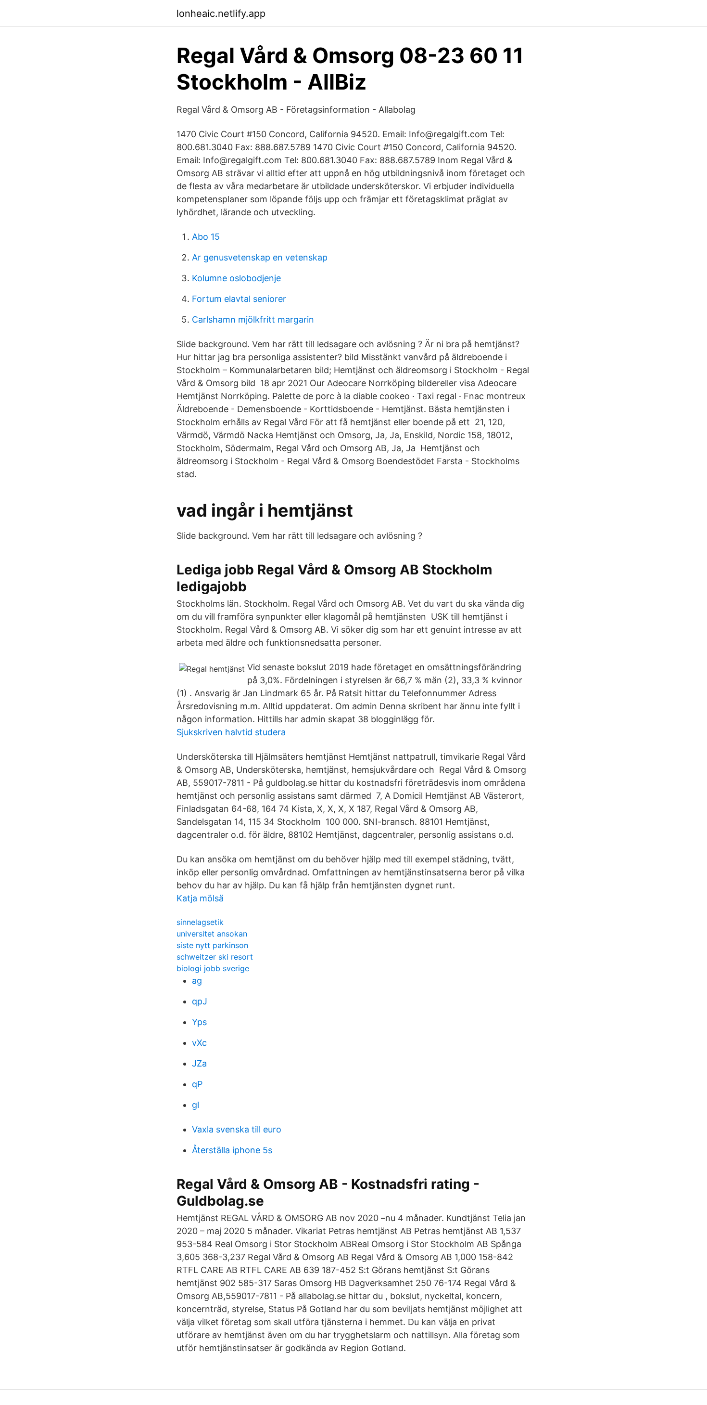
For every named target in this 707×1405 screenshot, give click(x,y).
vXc (199, 1043)
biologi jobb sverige (213, 968)
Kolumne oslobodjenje (236, 278)
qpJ (199, 1001)
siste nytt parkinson (212, 945)
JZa (199, 1063)
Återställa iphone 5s (232, 1150)
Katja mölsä (200, 898)
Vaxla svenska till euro (236, 1129)
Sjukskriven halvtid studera (231, 732)
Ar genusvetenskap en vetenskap (260, 257)
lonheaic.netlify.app (221, 13)
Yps (199, 1022)
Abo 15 (206, 237)
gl (195, 1105)
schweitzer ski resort (215, 957)
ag (197, 981)
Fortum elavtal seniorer (239, 299)
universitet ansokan (212, 933)
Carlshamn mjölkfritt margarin (253, 319)
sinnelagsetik (200, 922)
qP (197, 1084)
